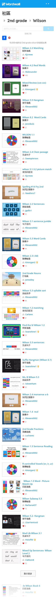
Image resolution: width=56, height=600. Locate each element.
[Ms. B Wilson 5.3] (11, 383)
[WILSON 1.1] (11, 140)
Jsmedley (29, 279)
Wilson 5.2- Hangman (33, 515)
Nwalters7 (30, 193)
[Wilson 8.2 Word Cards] (11, 123)
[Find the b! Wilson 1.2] (11, 331)
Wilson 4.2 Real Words (33, 65)
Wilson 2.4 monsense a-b (35, 394)
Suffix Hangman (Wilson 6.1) (37, 359)
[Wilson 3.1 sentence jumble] (11, 227)
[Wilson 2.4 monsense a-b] (11, 400)
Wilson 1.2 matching (32, 307)
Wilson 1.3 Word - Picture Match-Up (36, 482)
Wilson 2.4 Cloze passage (35, 151)
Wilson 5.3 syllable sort (34, 290)
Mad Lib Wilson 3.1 (32, 533)
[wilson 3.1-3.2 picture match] (11, 175)
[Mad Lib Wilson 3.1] (11, 539)
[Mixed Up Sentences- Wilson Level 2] (11, 556)
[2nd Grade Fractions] (11, 434)
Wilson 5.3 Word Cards (34, 238)
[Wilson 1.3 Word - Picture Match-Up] (11, 487)
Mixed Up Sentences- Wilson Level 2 (37, 552)
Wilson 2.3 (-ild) (30, 255)
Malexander (31, 71)
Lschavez (29, 435)
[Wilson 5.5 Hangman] (11, 106)
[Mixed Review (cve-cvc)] (11, 88)
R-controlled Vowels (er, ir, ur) (37, 463)
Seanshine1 (30, 331)
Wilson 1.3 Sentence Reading (37, 446)
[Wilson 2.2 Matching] (11, 54)
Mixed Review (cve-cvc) (34, 82)
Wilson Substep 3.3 (32, 498)
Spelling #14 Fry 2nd (33, 186)
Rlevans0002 (31, 106)
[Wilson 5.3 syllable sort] (11, 296)
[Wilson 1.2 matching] (11, 313)
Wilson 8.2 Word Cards (34, 117)
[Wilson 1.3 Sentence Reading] (11, 452)
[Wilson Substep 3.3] (11, 504)
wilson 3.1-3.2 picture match (37, 169)
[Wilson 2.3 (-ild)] (11, 261)
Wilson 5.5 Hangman (33, 100)
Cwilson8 (29, 560)
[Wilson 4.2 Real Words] (11, 71)
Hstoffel (29, 539)
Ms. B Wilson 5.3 (30, 377)
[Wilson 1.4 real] (11, 417)
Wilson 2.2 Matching (32, 48)
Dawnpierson (31, 158)
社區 (6, 13)
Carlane (29, 314)
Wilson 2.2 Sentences (33, 203)
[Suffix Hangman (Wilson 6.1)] (11, 365)
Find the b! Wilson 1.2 (33, 325)
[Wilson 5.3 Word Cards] (11, 244)
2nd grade (17, 20)
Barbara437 (30, 505)
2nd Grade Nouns (31, 273)
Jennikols (29, 123)
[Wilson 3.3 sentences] (11, 348)
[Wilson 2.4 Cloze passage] (11, 157)
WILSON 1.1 (28, 134)
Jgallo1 (28, 210)
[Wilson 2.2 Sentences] (11, 209)
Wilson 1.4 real (30, 411)
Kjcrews (29, 54)
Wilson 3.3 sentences (33, 342)
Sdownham (30, 383)
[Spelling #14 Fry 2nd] (11, 192)
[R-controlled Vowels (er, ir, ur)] (11, 469)
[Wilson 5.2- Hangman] (11, 521)
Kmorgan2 (30, 89)
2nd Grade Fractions (33, 429)
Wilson (39, 20)
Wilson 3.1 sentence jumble (36, 221)
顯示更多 (28, 573)
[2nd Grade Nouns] (11, 279)
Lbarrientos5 (31, 522)
